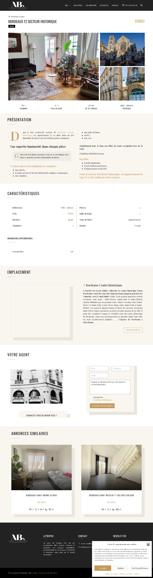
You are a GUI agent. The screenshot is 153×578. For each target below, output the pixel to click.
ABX (66, 5)
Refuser (121, 568)
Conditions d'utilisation (102, 400)
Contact (136, 574)
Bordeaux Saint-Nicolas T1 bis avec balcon (111, 495)
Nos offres (78, 5)
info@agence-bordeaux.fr (90, 547)
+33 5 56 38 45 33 (131, 5)
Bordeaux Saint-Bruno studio (41, 495)
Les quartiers (91, 5)
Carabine (35, 573)
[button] (148, 544)
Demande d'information (102, 405)
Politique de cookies (111, 574)
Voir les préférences (140, 568)
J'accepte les (102, 398)
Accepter (103, 568)
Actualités (104, 5)
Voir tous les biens (133, 330)
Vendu (12, 26)
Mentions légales (44, 573)
